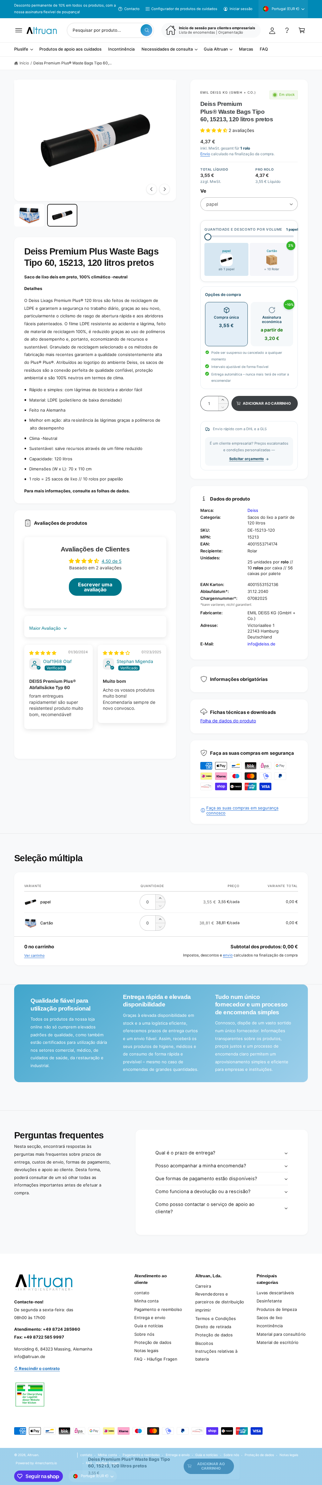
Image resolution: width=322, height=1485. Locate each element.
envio (228, 955)
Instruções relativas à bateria (216, 1355)
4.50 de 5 (111, 561)
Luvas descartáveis (275, 1292)
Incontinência (270, 1325)
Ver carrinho (34, 955)
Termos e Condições (215, 1318)
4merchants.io (46, 1463)
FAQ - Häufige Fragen (155, 1359)
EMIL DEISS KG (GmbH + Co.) (228, 92)
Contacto (132, 9)
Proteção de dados (152, 1342)
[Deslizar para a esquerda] (152, 189)
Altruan (32, 1455)
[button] (18, 30)
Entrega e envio (149, 1317)
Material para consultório (281, 1334)
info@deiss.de (261, 643)
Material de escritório (277, 1342)
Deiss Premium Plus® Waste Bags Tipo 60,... (72, 63)
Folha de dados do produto (228, 720)
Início (24, 63)
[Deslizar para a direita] (164, 189)
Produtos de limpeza (277, 1309)
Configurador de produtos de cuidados (184, 9)
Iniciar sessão (241, 9)
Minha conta (146, 1300)
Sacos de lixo (269, 1317)
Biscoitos (204, 1343)
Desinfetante (269, 1300)
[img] (42, 652)
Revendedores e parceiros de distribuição (219, 1297)
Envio (205, 153)
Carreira (203, 1286)
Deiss (252, 510)
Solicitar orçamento (246, 459)
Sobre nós (144, 1334)
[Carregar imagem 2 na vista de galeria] (62, 215)
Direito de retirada (213, 1326)
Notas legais (146, 1350)
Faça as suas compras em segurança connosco (242, 810)
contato (141, 1292)
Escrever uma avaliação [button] (95, 587)
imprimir (203, 1309)
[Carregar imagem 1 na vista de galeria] (29, 215)
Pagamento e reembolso (158, 1309)
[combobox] (110, 30)
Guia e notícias (148, 1325)
